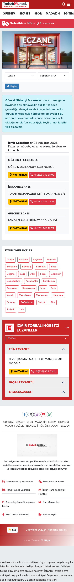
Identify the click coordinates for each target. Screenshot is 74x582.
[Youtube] (43, 414)
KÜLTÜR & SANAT (49, 426)
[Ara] (64, 4)
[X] (31, 414)
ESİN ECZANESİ (19, 349)
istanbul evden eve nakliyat (17, 566)
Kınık (53, 288)
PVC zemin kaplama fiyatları (39, 579)
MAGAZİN (53, 13)
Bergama (12, 266)
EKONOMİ (63, 422)
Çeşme (11, 274)
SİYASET (24, 13)
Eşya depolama (49, 562)
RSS (14, 529)
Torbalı (10, 309)
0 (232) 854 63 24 (45, 371)
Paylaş (14, 86)
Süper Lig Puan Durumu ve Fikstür (18, 504)
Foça (43, 274)
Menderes (25, 295)
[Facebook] (25, 414)
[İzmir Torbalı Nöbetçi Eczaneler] (67, 327)
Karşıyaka (12, 288)
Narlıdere (58, 295)
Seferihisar (27, 302)
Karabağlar (32, 281)
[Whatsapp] (49, 414)
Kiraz (42, 288)
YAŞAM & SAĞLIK (14, 426)
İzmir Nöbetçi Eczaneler (20, 481)
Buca (53, 266)
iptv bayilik (66, 562)
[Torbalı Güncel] (15, 4)
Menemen (41, 295)
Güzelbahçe (13, 281)
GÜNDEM (9, 13)
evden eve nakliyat (31, 571)
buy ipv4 (16, 575)
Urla (22, 309)
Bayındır (37, 259)
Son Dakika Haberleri (17, 514)
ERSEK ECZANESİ (21, 391)
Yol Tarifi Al (20, 175)
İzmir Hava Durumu (53, 481)
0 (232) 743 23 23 (44, 201)
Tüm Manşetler (51, 502)
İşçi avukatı (14, 579)
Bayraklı (51, 259)
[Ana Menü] (68, 4)
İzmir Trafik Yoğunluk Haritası (52, 492)
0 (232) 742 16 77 (44, 228)
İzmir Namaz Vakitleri (18, 490)
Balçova (23, 259)
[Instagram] (37, 414)
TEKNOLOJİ (32, 426)
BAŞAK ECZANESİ (21, 382)
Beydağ (26, 266)
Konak (10, 295)
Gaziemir (56, 274)
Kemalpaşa (29, 288)
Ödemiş (11, 302)
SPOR (38, 13)
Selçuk (41, 302)
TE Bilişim (45, 540)
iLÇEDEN (65, 426)
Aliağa (10, 259)
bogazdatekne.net (47, 566)
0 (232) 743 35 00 (44, 175)
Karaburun (49, 281)
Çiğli (22, 274)
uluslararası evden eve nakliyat (19, 562)
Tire (53, 302)
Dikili (32, 274)
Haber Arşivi (49, 514)
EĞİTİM (68, 13)
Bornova (41, 266)
